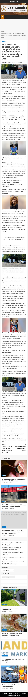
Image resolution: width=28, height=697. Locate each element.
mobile (20, 438)
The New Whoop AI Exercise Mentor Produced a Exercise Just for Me (7, 448)
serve (8, 440)
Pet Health (5, 655)
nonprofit (4, 440)
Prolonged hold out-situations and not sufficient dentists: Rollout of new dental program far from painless (13, 532)
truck (3, 441)
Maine (17, 438)
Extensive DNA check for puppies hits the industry (20, 447)
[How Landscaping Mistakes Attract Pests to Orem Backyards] (14, 597)
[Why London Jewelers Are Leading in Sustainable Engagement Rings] (14, 623)
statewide (18, 440)
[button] (6, 16)
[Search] (26, 16)
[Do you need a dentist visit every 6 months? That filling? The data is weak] (14, 468)
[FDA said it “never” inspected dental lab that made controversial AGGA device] (14, 494)
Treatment (23, 440)
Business (4, 604)
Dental (4, 41)
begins (5, 438)
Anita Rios (5, 62)
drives (13, 438)
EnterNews (10, 695)
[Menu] (6, 16)
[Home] (3, 17)
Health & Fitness (6, 681)
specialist (13, 440)
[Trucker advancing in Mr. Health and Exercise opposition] (14, 674)
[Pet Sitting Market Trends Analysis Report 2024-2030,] (14, 648)
